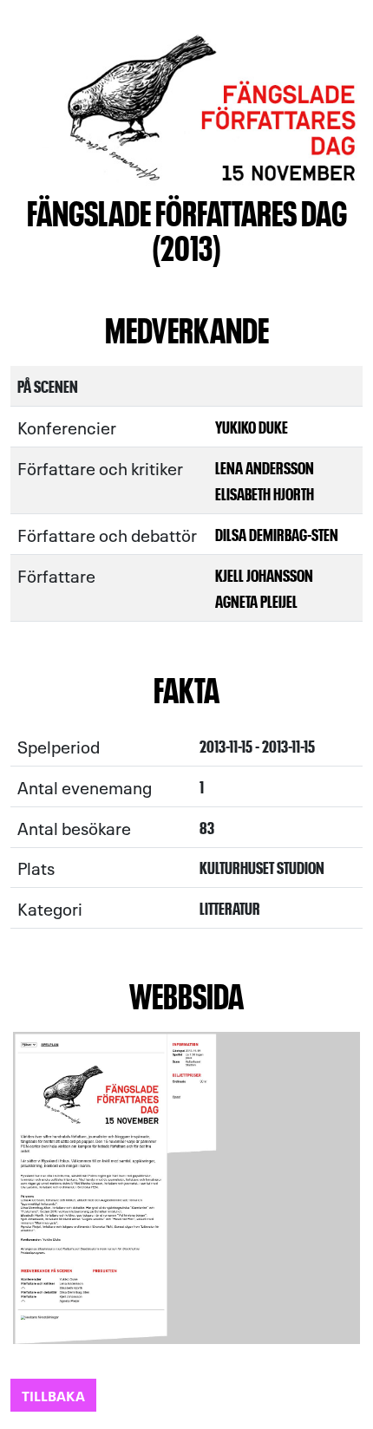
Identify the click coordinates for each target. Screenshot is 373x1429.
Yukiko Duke (251, 426)
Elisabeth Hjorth (264, 493)
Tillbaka (53, 1395)
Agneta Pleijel (256, 600)
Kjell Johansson (264, 574)
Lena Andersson (264, 467)
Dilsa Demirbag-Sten (276, 534)
